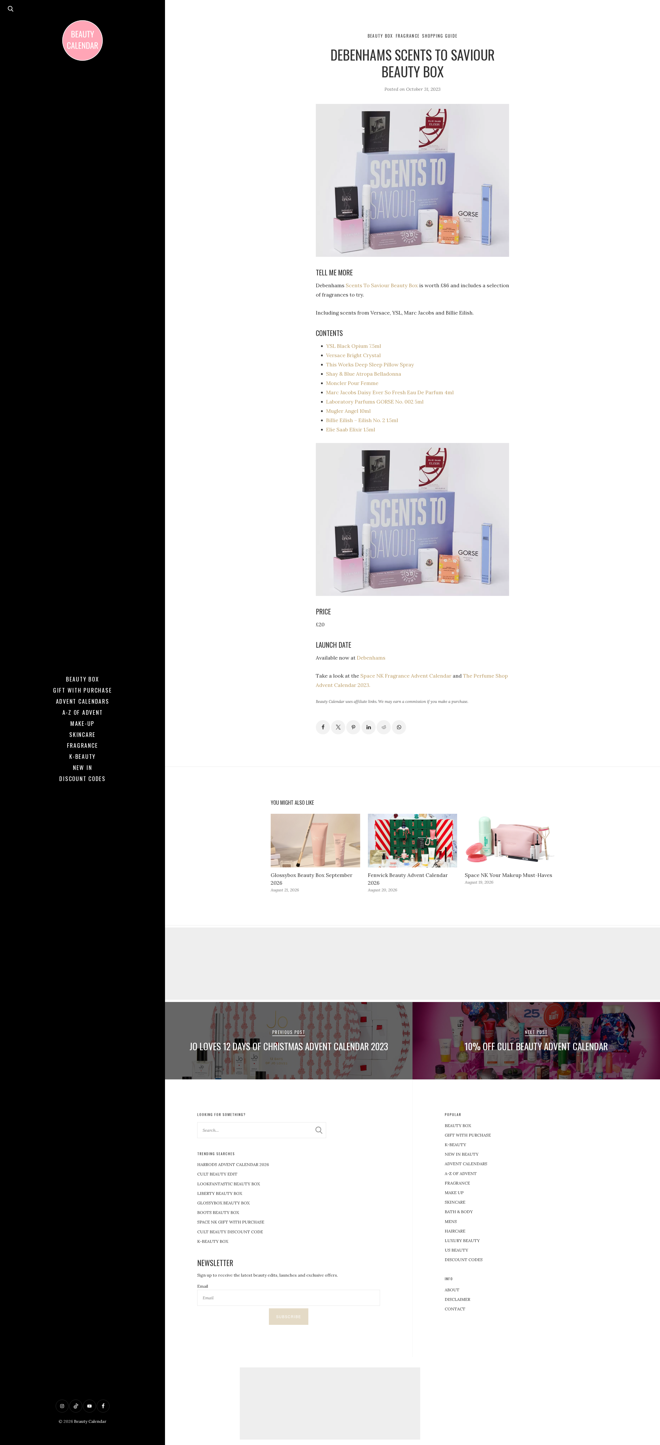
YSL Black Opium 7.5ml (353, 346)
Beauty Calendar (90, 1421)
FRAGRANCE (457, 1183)
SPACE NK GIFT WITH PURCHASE (230, 1222)
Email (202, 1286)
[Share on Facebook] (323, 727)
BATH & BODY (459, 1211)
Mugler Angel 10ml (348, 411)
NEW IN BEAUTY (461, 1154)
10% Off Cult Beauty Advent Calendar (536, 1046)
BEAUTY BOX (458, 1125)
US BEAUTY (456, 1250)
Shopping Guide (439, 36)
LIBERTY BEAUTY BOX (219, 1193)
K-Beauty (82, 756)
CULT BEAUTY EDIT (217, 1174)
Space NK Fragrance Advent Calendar (405, 675)
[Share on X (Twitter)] (338, 727)
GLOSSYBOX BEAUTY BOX (223, 1202)
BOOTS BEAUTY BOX (218, 1212)
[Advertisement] (412, 963)
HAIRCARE (455, 1231)
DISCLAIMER (457, 1299)
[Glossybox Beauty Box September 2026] (315, 840)
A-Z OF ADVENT (82, 712)
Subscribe (288, 1316)
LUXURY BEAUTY (462, 1240)
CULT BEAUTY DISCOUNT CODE (230, 1231)
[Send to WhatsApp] (399, 727)
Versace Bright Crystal (353, 355)
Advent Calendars (82, 701)
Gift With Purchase (82, 690)
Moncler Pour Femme (352, 383)
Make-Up (82, 723)
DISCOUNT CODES (464, 1259)
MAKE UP (454, 1192)
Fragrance (82, 745)
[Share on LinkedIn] (368, 727)
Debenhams (371, 657)
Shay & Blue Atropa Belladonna (363, 374)
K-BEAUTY (455, 1144)
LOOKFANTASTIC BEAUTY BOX (228, 1183)
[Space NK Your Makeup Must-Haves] (509, 840)
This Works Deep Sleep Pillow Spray (370, 364)
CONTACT (455, 1308)
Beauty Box (82, 679)
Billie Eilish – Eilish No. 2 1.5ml (362, 420)
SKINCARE (455, 1202)
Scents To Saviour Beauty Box (382, 285)
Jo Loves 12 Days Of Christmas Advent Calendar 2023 (288, 1046)
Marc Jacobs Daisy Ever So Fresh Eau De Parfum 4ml (390, 392)
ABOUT (452, 1289)
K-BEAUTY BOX (212, 1241)
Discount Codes (82, 778)
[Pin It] (353, 727)
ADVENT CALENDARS (466, 1163)
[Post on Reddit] (384, 727)
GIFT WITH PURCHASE (468, 1135)
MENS (451, 1221)
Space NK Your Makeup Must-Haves (508, 875)
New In (82, 767)
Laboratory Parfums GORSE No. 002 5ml (375, 401)
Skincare (82, 734)
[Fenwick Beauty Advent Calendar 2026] (412, 840)
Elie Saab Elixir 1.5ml (350, 429)
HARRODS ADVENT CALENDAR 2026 (233, 1164)
